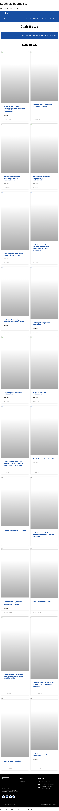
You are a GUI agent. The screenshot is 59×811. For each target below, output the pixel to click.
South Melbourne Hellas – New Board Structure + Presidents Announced (43, 684)
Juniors (46, 19)
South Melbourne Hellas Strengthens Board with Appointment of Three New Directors (41, 247)
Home (23, 19)
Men (43, 19)
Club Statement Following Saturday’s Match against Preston (41, 178)
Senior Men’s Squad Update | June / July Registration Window (14, 321)
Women (38, 19)
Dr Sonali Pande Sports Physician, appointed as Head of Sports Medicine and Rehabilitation (14, 109)
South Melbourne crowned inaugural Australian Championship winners (13, 603)
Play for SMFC (33, 19)
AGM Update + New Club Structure (15, 530)
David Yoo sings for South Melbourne (39, 393)
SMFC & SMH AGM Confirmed (42, 601)
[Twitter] (7, 13)
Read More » (6, 115)
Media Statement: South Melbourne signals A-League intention (12, 178)
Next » (33, 771)
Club (51, 19)
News (27, 19)
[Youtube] (10, 796)
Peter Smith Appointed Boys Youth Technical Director (13, 254)
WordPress (31, 810)
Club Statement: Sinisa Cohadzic (44, 459)
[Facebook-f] (2, 13)
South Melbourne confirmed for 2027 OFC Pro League (43, 105)
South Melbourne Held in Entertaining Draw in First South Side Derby (43, 535)
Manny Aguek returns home (13, 761)
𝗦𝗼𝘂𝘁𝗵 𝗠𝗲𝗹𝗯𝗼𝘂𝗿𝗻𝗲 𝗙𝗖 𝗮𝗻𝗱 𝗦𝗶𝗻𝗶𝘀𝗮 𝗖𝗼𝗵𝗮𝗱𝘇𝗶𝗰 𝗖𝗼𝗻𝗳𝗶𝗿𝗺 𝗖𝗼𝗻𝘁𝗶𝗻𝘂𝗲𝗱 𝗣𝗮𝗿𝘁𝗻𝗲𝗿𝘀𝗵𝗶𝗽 (14, 463)
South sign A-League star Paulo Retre (41, 323)
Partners (55, 19)
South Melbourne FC (13, 3)
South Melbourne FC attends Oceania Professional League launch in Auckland (14, 676)
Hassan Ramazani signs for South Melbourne (13, 393)
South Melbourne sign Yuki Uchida (40, 755)
